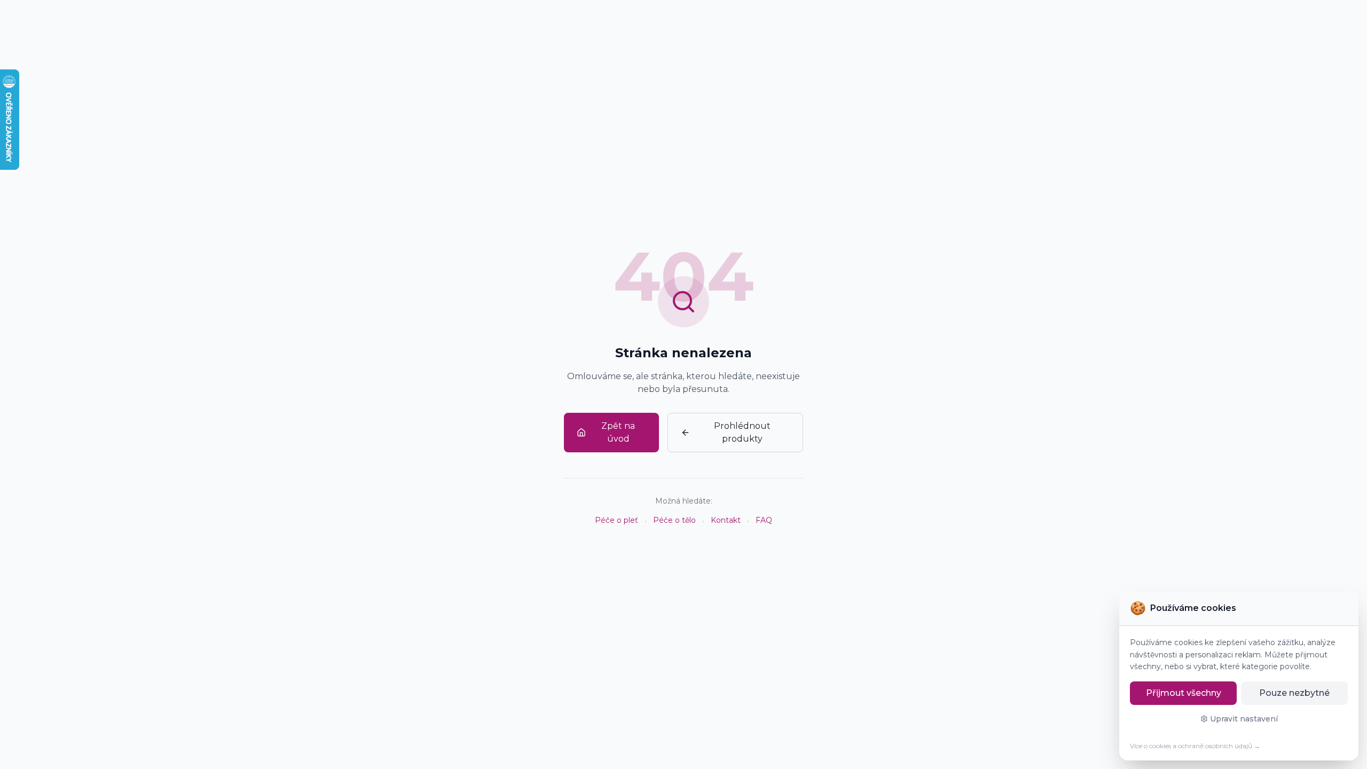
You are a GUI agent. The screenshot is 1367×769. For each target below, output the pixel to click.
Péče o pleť (616, 520)
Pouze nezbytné (1294, 693)
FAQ (764, 520)
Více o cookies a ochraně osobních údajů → (1195, 746)
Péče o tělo (674, 520)
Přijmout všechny (1183, 693)
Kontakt (726, 520)
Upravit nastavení (1244, 719)
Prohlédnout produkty (742, 432)
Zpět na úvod (618, 432)
